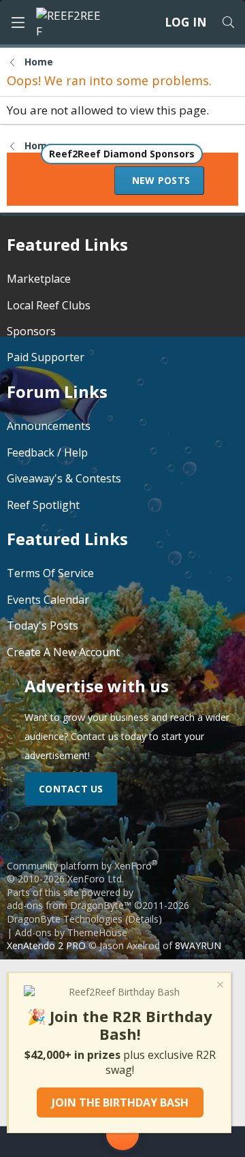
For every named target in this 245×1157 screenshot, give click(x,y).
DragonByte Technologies (64, 918)
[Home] (28, 1142)
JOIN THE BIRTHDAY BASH (120, 1102)
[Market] (176, 1142)
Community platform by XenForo (82, 872)
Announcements (49, 425)
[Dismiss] (219, 986)
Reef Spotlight (43, 504)
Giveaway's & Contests (64, 478)
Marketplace (39, 278)
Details (143, 918)
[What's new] (217, 1142)
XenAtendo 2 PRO (46, 945)
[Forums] (69, 1142)
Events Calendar (48, 599)
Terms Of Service (50, 573)
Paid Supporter (45, 357)
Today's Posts (42, 625)
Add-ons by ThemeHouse (71, 932)
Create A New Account (63, 652)
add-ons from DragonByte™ (69, 905)
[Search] (228, 22)
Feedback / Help (47, 452)
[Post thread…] (122, 1136)
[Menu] (18, 22)
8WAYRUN (198, 945)
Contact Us (71, 788)
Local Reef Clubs (49, 305)
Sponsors (31, 331)
